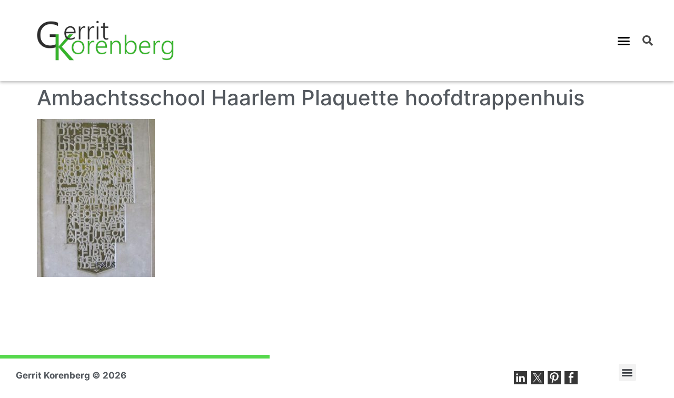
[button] (624, 41)
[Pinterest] (554, 377)
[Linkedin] (520, 377)
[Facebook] (571, 377)
